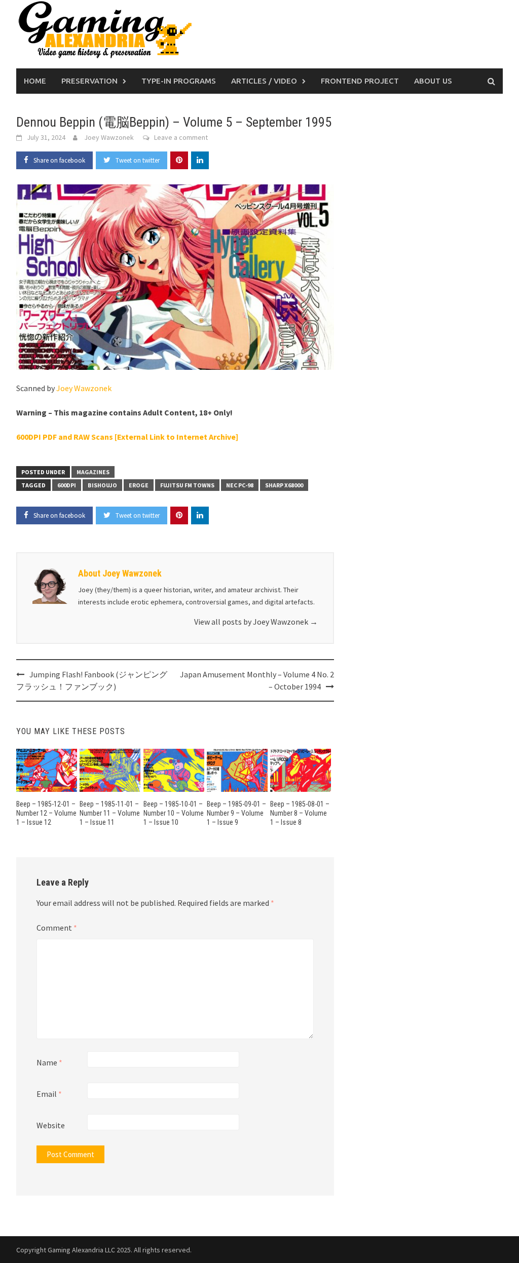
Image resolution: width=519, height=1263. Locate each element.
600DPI (66, 485)
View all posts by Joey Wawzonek (256, 622)
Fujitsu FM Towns (187, 485)
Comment (56, 928)
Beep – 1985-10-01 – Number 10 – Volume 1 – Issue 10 (173, 813)
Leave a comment (181, 137)
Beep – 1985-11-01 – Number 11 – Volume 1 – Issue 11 (110, 813)
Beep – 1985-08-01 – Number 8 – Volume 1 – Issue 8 (299, 813)
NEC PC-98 (239, 485)
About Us (433, 80)
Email (49, 1094)
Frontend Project (360, 80)
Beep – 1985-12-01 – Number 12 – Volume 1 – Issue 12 (46, 813)
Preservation (89, 80)
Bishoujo (102, 485)
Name (49, 1062)
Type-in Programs (178, 80)
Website (50, 1125)
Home (35, 80)
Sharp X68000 (284, 485)
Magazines (93, 472)
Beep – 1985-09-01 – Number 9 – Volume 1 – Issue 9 (236, 813)
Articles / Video (264, 80)
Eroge (139, 485)
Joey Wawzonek (109, 137)
